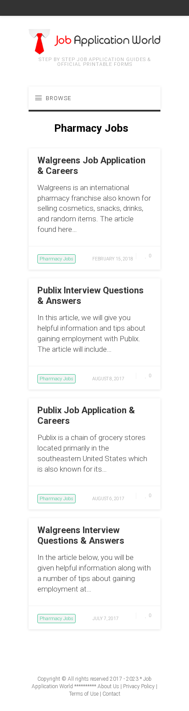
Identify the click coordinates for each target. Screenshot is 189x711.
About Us (108, 686)
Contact (111, 694)
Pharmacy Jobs (56, 259)
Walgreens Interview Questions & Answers (80, 535)
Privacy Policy (139, 686)
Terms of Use (83, 694)
